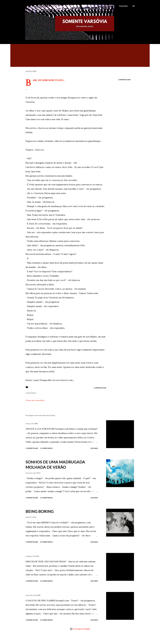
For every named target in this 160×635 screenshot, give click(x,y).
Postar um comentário (35, 400)
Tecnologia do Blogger (81, 629)
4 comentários (46, 542)
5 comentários (46, 448)
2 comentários (46, 498)
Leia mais (94, 448)
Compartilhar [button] (124, 80)
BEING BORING (40, 511)
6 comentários (46, 581)
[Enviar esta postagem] (27, 388)
